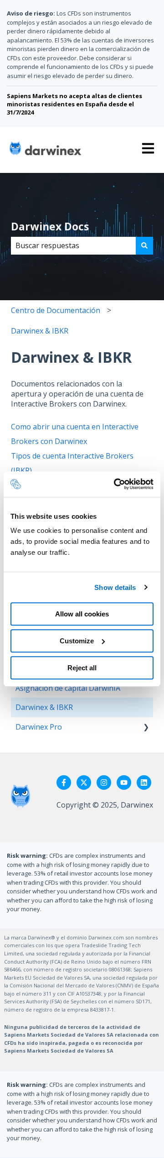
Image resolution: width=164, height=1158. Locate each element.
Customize (77, 641)
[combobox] (73, 245)
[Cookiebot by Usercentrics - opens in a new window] (116, 484)
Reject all (82, 668)
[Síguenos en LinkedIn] (144, 782)
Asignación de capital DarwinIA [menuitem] (67, 688)
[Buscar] (144, 245)
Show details (115, 587)
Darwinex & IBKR (39, 331)
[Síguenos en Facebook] (63, 782)
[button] (145, 727)
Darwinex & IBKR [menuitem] (44, 707)
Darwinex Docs (50, 226)
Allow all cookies (82, 614)
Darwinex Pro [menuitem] (38, 727)
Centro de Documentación (55, 310)
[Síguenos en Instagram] (104, 782)
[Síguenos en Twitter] (84, 782)
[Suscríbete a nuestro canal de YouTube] (124, 782)
